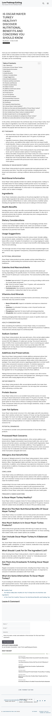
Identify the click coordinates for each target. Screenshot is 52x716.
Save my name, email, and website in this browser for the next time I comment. (24, 636)
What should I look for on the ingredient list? (17, 114)
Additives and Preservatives (12, 88)
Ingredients (7, 71)
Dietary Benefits (9, 90)
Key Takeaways (8, 65)
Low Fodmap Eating (12, 2)
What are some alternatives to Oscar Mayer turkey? (19, 118)
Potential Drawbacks (10, 96)
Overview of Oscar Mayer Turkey (13, 67)
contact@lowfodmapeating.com (14, 700)
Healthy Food (6, 42)
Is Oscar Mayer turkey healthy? (13, 106)
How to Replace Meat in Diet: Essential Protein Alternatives (33, 657)
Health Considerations (10, 85)
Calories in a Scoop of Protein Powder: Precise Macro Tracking (34, 671)
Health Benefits (8, 73)
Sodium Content (9, 86)
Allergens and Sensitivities (11, 100)
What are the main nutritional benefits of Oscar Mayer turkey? (22, 108)
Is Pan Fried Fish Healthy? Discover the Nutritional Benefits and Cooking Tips (27, 597)
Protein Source (9, 92)
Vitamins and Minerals (11, 83)
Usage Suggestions (9, 77)
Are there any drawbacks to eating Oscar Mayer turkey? (20, 116)
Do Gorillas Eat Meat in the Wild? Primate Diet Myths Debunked (34, 681)
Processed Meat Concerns (12, 98)
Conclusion (8, 102)
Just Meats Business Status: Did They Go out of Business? (33, 662)
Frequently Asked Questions (12, 104)
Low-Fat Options (9, 94)
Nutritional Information (10, 69)
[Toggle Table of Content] (38, 63)
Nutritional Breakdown (10, 79)
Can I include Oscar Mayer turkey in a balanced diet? (19, 112)
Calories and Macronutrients (12, 81)
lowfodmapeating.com (10, 711)
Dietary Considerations (10, 75)
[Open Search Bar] (43, 3)
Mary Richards (6, 40)
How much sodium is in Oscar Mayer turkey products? (20, 110)
